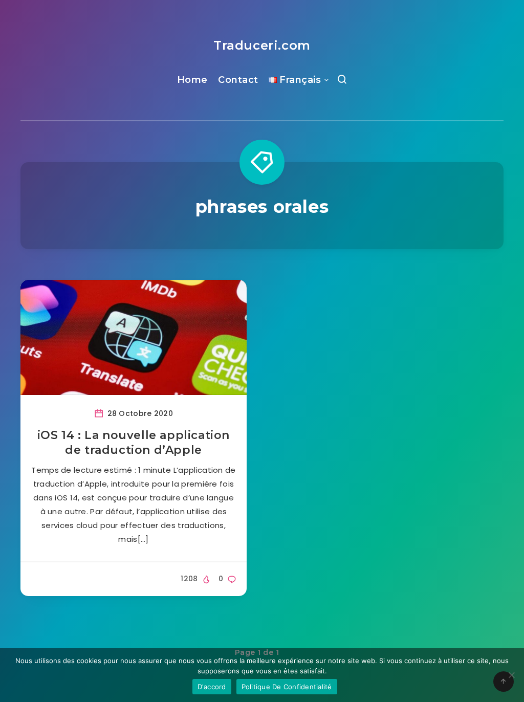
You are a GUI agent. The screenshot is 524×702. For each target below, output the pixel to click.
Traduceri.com (262, 45)
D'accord (212, 687)
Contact (238, 79)
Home (192, 79)
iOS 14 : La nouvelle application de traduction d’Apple (133, 442)
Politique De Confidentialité (287, 687)
